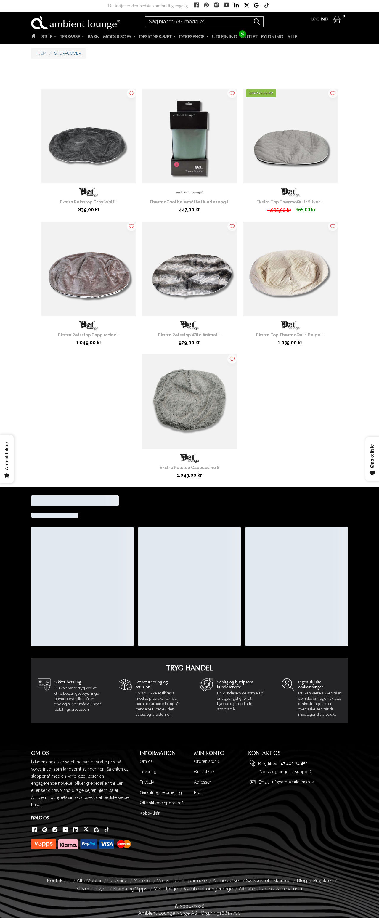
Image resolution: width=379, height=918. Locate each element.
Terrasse (70, 36)
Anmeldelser (226, 880)
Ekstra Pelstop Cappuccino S (189, 467)
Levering (148, 771)
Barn (93, 36)
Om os (146, 761)
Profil (199, 792)
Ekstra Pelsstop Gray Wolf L (89, 202)
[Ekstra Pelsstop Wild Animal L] (189, 271)
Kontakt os (59, 880)
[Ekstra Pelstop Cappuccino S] (189, 404)
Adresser (202, 782)
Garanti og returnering (161, 792)
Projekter (322, 880)
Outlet (249, 36)
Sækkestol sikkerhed (268, 880)
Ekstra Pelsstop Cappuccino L (89, 335)
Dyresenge (191, 36)
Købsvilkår (150, 813)
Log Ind (319, 19)
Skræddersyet (91, 889)
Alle (292, 36)
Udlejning (224, 36)
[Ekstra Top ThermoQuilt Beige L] (290, 271)
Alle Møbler (89, 880)
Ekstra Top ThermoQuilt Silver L (290, 202)
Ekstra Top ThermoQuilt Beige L (290, 335)
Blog (302, 880)
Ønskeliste (204, 771)
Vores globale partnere (182, 880)
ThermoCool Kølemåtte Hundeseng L (189, 202)
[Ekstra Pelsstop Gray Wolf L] (88, 138)
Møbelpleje (165, 889)
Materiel (142, 880)
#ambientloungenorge (208, 889)
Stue (46, 36)
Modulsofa (117, 36)
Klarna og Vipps (130, 889)
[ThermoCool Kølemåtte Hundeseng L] (189, 138)
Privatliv (147, 782)
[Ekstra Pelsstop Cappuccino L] (88, 271)
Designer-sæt (155, 36)
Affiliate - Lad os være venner (271, 889)
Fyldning (272, 36)
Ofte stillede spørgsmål (162, 802)
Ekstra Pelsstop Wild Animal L (189, 335)
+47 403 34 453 (293, 763)
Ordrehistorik (206, 761)
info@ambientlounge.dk (292, 782)
